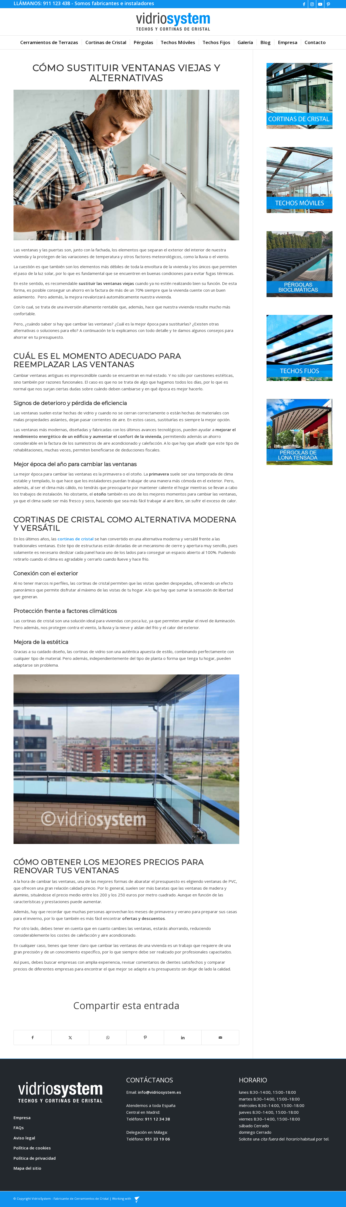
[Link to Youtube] (320, 4)
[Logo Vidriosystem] (173, 21)
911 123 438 (57, 3)
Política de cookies (32, 1148)
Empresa (22, 1117)
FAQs (19, 1127)
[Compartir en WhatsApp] (108, 1037)
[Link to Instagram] (312, 4)
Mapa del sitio (27, 1168)
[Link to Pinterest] (328, 4)
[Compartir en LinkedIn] (182, 1037)
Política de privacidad (35, 1158)
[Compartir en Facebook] (32, 1037)
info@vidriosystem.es (159, 1092)
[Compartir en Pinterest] (145, 1037)
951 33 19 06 (157, 1139)
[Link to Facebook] (304, 4)
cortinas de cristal (76, 538)
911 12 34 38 (157, 1119)
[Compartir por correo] (220, 1037)
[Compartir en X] (70, 1037)
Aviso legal (24, 1138)
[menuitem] (49, 42)
